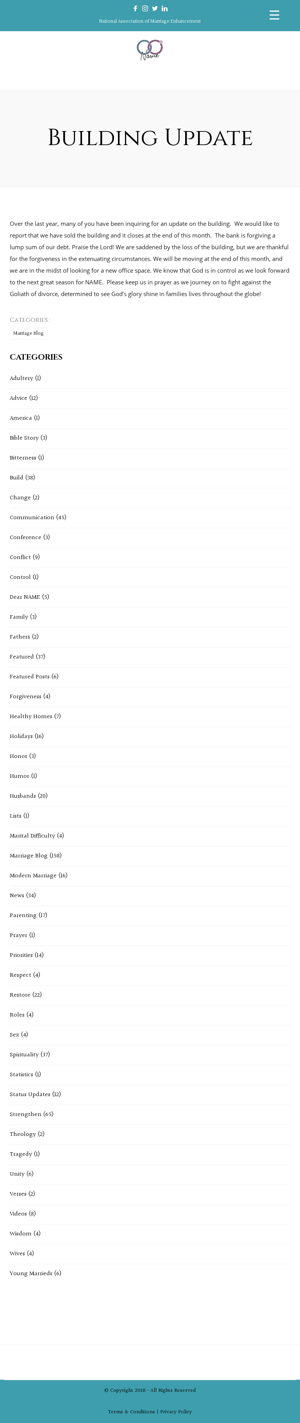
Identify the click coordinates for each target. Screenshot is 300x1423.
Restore (20, 995)
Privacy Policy (176, 1412)
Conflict (20, 557)
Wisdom (21, 1234)
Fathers (20, 637)
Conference (25, 538)
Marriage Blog (28, 333)
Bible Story (24, 438)
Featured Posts (30, 677)
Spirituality (24, 1055)
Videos (18, 1214)
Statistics (21, 1075)
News (17, 896)
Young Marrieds (31, 1274)
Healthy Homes (31, 717)
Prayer (18, 935)
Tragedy (21, 1154)
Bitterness (23, 458)
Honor (18, 756)
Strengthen (25, 1115)
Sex (14, 1035)
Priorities (21, 955)
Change (20, 498)
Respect (20, 975)
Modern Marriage (33, 876)
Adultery (21, 378)
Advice (18, 398)
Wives (17, 1254)
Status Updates (30, 1095)
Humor (19, 776)
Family (19, 617)
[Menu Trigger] (274, 14)
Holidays (21, 737)
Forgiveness (25, 697)
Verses (18, 1194)
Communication (32, 518)
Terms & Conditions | (134, 1412)
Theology (23, 1134)
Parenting (23, 916)
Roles (17, 1015)
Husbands (23, 796)
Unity (17, 1174)
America (21, 418)
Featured (22, 657)
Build (16, 478)
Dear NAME (25, 597)
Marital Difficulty (32, 836)
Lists (15, 816)
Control (20, 577)
